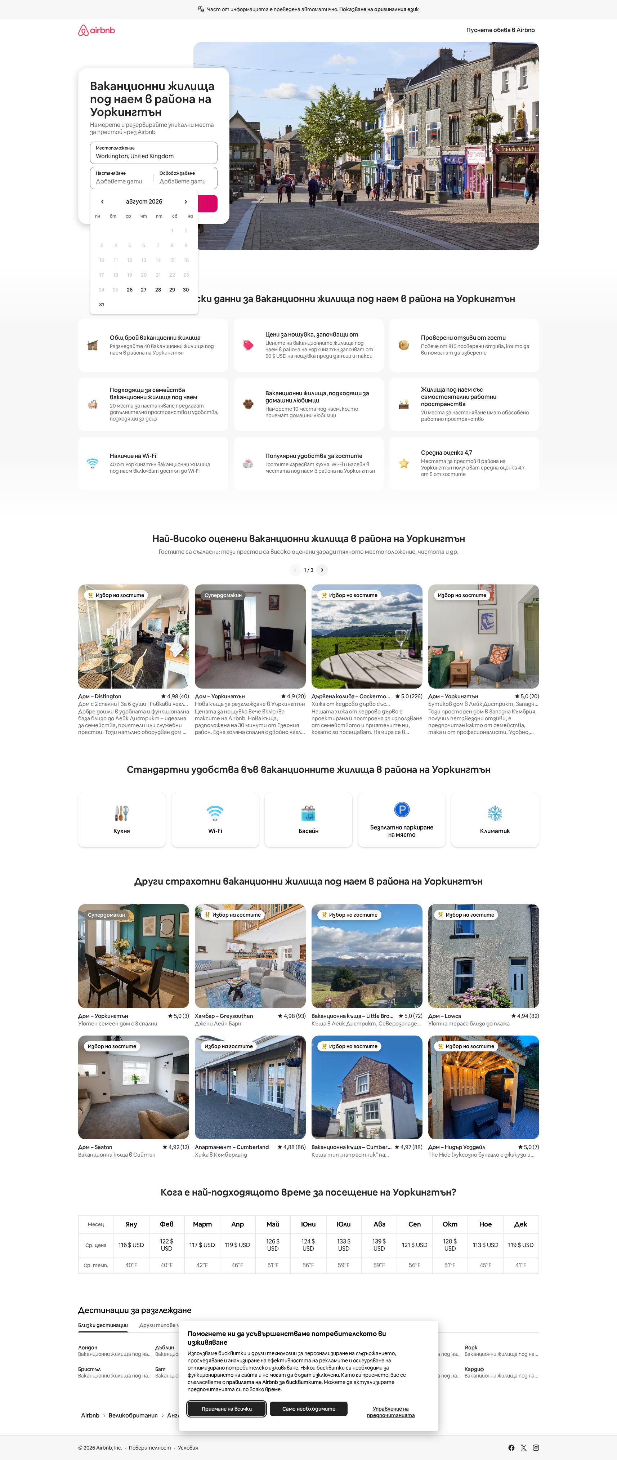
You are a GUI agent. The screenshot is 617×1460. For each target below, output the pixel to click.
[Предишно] (295, 570)
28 (158, 289)
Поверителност (150, 1448)
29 (172, 289)
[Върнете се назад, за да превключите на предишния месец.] (102, 202)
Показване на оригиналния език (379, 9)
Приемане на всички (226, 1409)
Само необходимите (308, 1409)
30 (186, 289)
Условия (188, 1448)
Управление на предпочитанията (391, 1412)
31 (101, 304)
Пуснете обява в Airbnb (500, 30)
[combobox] (154, 156)
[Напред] (322, 570)
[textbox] (122, 181)
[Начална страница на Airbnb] (96, 30)
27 (144, 289)
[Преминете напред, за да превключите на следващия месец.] (185, 202)
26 (130, 289)
